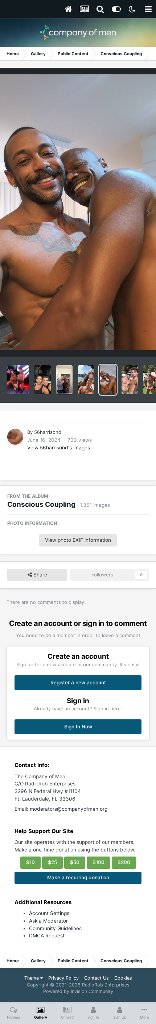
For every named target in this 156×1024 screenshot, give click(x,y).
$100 (98, 862)
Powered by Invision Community (78, 991)
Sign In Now (78, 726)
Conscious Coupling (41, 504)
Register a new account (78, 682)
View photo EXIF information (78, 540)
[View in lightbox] (78, 212)
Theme (32, 978)
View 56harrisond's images (58, 447)
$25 (52, 862)
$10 (30, 862)
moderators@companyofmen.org (68, 809)
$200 (124, 862)
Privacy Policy (63, 978)
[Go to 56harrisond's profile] (15, 437)
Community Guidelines (55, 928)
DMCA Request (47, 935)
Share (39, 575)
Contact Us (96, 978)
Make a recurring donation (78, 877)
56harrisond (47, 432)
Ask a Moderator (48, 921)
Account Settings (49, 913)
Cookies (123, 978)
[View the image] (18, 379)
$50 (74, 862)
